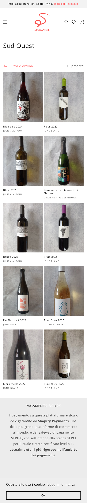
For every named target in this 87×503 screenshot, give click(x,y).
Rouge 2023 (10, 257)
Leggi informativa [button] (61, 484)
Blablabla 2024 (12, 126)
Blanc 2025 (10, 190)
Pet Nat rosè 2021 (14, 320)
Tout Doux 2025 (54, 320)
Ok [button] (43, 495)
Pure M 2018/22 (54, 384)
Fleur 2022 (51, 126)
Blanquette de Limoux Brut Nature (61, 191)
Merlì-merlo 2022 (14, 384)
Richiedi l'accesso (66, 3)
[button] (5, 22)
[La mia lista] (73, 22)
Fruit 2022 (50, 257)
